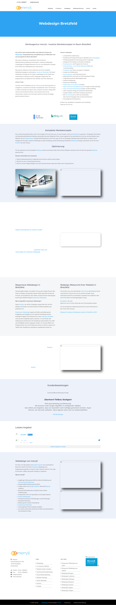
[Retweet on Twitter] (24, 443)
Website (33, 367)
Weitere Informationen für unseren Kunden (28, 230)
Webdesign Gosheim (67, 584)
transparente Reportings (25, 505)
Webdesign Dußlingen (68, 579)
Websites (49, 347)
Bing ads (47, 486)
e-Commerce (58, 8)
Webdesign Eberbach (68, 582)
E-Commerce (75, 84)
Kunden (17, 142)
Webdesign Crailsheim (68, 576)
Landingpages (67, 8)
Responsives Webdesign (22, 312)
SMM (88, 66)
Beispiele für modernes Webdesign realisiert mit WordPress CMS (78, 312)
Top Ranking (37, 85)
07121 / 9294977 (22, 570)
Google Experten (38, 465)
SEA (64, 88)
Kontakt (94, 8)
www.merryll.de (17, 576)
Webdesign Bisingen (67, 573)
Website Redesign (42, 577)
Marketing (74, 140)
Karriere (88, 8)
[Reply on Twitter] (21, 443)
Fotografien (66, 70)
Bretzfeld (75, 134)
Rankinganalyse (67, 64)
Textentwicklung (67, 66)
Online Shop (66, 84)
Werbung (38, 150)
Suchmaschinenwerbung (74, 88)
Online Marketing (41, 580)
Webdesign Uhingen (67, 590)
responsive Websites (47, 316)
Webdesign (50, 8)
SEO (64, 86)
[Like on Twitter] (27, 443)
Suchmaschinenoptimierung (75, 86)
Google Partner (29, 138)
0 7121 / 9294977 (22, 2)
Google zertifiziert (34, 486)
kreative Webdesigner (24, 496)
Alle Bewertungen (58, 414)
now (25, 440)
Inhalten (21, 304)
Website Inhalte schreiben (44, 569)
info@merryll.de (17, 574)
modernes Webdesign (43, 72)
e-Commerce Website (43, 566)
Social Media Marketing (79, 66)
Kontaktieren (63, 301)
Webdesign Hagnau (67, 587)
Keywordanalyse (68, 74)
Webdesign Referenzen (78, 8)
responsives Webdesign (39, 297)
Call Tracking (69, 94)
